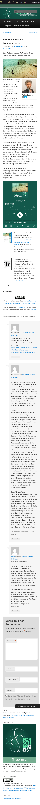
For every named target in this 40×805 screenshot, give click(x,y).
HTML (16, 280)
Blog (16, 21)
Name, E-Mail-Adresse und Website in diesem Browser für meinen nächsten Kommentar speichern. (20, 699)
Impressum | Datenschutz (21, 26)
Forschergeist (8, 21)
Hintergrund (7, 26)
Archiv (33, 21)
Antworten (15, 357)
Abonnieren (24, 21)
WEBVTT (21, 280)
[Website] (23, 98)
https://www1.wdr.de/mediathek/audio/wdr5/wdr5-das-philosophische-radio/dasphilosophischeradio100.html (24, 349)
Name (10, 668)
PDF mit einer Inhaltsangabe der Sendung (22, 242)
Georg (13, 556)
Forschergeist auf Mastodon (12, 798)
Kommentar (11, 641)
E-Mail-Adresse (12, 679)
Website (9, 690)
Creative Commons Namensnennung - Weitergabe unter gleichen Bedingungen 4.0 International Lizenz (20, 788)
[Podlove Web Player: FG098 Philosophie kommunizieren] (20, 204)
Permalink (33, 310)
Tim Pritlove (7, 48)
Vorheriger (7, 32)
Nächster (33, 32)
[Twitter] (25, 98)
